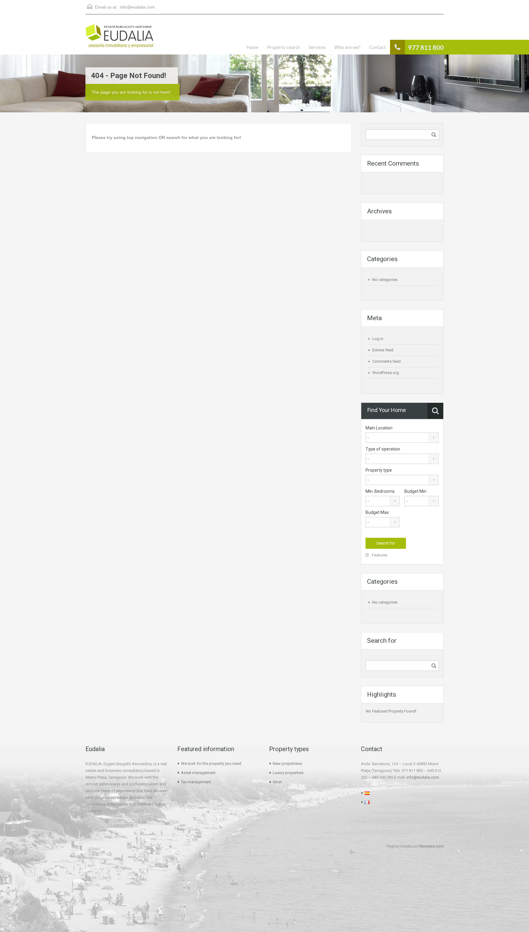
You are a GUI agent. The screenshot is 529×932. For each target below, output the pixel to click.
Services (317, 47)
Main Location (379, 427)
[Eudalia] (119, 39)
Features (379, 555)
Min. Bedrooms (380, 491)
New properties (286, 763)
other (277, 782)
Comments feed (386, 361)
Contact (377, 47)
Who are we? (347, 47)
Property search (283, 47)
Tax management (196, 782)
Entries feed (382, 350)
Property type (379, 470)
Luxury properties (288, 772)
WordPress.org (385, 372)
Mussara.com (431, 846)
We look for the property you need (211, 763)
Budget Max (377, 512)
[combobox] (402, 437)
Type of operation (383, 449)
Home (252, 47)
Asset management (198, 772)
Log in (377, 338)
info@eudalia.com (137, 7)
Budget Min (415, 491)
